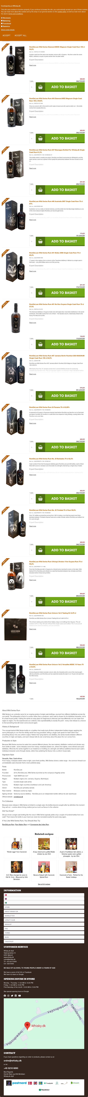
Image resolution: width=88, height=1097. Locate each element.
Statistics (6, 26)
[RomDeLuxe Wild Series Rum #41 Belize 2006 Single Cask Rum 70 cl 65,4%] (15, 281)
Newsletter (9, 916)
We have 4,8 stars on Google (14, 974)
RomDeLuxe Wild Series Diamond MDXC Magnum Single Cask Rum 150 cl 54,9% (57, 48)
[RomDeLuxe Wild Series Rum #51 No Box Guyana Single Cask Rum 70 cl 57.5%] (15, 333)
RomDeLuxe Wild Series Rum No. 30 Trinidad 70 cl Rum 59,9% (52, 510)
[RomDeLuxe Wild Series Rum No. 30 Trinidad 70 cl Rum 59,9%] (15, 539)
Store (7, 907)
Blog (7, 937)
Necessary (7, 18)
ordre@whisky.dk (9, 959)
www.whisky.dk (9, 957)
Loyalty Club (10, 920)
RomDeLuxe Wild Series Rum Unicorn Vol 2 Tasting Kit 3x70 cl (52, 613)
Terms (7, 933)
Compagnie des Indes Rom (39, 824)
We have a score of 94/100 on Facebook (17, 972)
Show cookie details (7, 30)
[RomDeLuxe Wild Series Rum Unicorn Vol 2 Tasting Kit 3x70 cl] (15, 642)
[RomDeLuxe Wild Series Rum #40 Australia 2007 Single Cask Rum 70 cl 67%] (15, 230)
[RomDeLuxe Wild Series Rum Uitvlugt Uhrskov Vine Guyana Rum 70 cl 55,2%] (15, 590)
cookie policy (62, 12)
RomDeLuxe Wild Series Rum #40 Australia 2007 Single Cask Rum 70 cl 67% (56, 202)
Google (26, 991)
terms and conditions (16, 14)
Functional (7, 23)
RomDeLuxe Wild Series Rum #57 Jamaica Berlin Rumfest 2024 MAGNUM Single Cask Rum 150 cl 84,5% (56, 356)
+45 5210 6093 (11, 1068)
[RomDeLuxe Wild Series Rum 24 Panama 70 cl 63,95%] (15, 436)
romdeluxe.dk (18, 797)
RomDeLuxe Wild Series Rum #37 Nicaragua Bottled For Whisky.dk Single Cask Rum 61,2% (57, 151)
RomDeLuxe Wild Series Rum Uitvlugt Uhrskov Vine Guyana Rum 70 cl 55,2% (55, 562)
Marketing (6, 21)
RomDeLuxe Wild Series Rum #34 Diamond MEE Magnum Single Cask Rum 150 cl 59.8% (55, 99)
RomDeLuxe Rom (8, 824)
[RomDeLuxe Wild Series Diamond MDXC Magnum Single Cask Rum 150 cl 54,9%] (15, 76)
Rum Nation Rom (21, 824)
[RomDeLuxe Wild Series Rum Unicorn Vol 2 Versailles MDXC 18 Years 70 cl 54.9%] (15, 693)
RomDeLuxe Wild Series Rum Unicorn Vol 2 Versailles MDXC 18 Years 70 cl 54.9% (56, 665)
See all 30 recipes (44, 884)
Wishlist (8, 924)
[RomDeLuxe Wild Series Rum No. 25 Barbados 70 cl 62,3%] (15, 487)
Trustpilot (9, 941)
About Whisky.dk (11, 911)
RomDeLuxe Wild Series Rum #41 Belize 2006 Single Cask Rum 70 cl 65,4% (54, 254)
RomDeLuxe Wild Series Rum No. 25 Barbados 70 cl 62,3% (51, 458)
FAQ (6, 929)
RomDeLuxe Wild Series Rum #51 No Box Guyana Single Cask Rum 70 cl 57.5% (56, 305)
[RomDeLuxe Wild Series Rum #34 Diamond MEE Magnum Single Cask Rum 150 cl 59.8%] (15, 127)
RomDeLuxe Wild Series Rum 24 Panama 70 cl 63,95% (49, 407)
